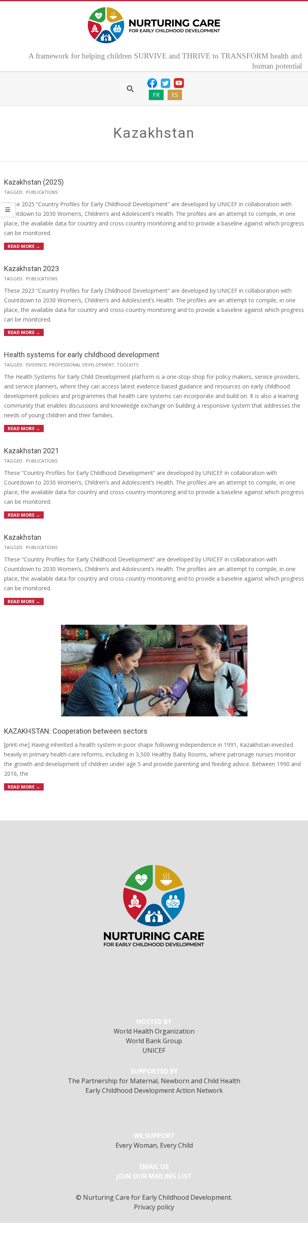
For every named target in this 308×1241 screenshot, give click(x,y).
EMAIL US (154, 1166)
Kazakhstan (22, 537)
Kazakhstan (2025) (34, 182)
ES (175, 95)
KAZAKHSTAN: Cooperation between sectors (76, 731)
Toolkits (127, 365)
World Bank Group (154, 1040)
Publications (41, 192)
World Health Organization (154, 1031)
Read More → (24, 246)
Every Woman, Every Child (154, 1145)
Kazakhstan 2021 (31, 451)
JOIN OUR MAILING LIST (154, 1176)
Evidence (36, 365)
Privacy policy (154, 1207)
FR (156, 95)
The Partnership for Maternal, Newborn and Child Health (154, 1080)
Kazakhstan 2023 (31, 268)
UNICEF (154, 1050)
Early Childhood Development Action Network (154, 1090)
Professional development (81, 365)
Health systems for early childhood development (81, 354)
